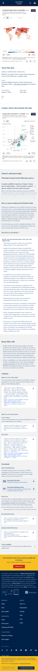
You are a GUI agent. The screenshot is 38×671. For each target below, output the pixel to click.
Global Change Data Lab (27, 573)
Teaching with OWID (7, 627)
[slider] (29, 55)
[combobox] (30, 3)
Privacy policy (5, 655)
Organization (23, 607)
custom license (16, 583)
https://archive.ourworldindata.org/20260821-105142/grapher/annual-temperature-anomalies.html (16, 401)
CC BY (20, 61)
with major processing (20, 84)
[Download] (26, 61)
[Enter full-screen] (34, 61)
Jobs (21, 619)
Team (21, 615)
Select (30, 121)
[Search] (30, 3)
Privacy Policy (14, 663)
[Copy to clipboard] (31, 388)
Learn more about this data (19, 58)
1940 (8, 54)
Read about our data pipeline (9, 232)
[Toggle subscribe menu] (35, 3)
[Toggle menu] (3, 3)
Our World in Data (19, 2)
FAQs (25, 587)
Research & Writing (7, 635)
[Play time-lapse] (3, 54)
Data (2, 607)
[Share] (30, 61)
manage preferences (25, 663)
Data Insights (5, 611)
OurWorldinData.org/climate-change (10, 61)
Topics (3, 604)
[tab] (4, 18)
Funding (22, 611)
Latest (3, 619)
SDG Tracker (5, 623)
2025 (33, 54)
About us (22, 604)
